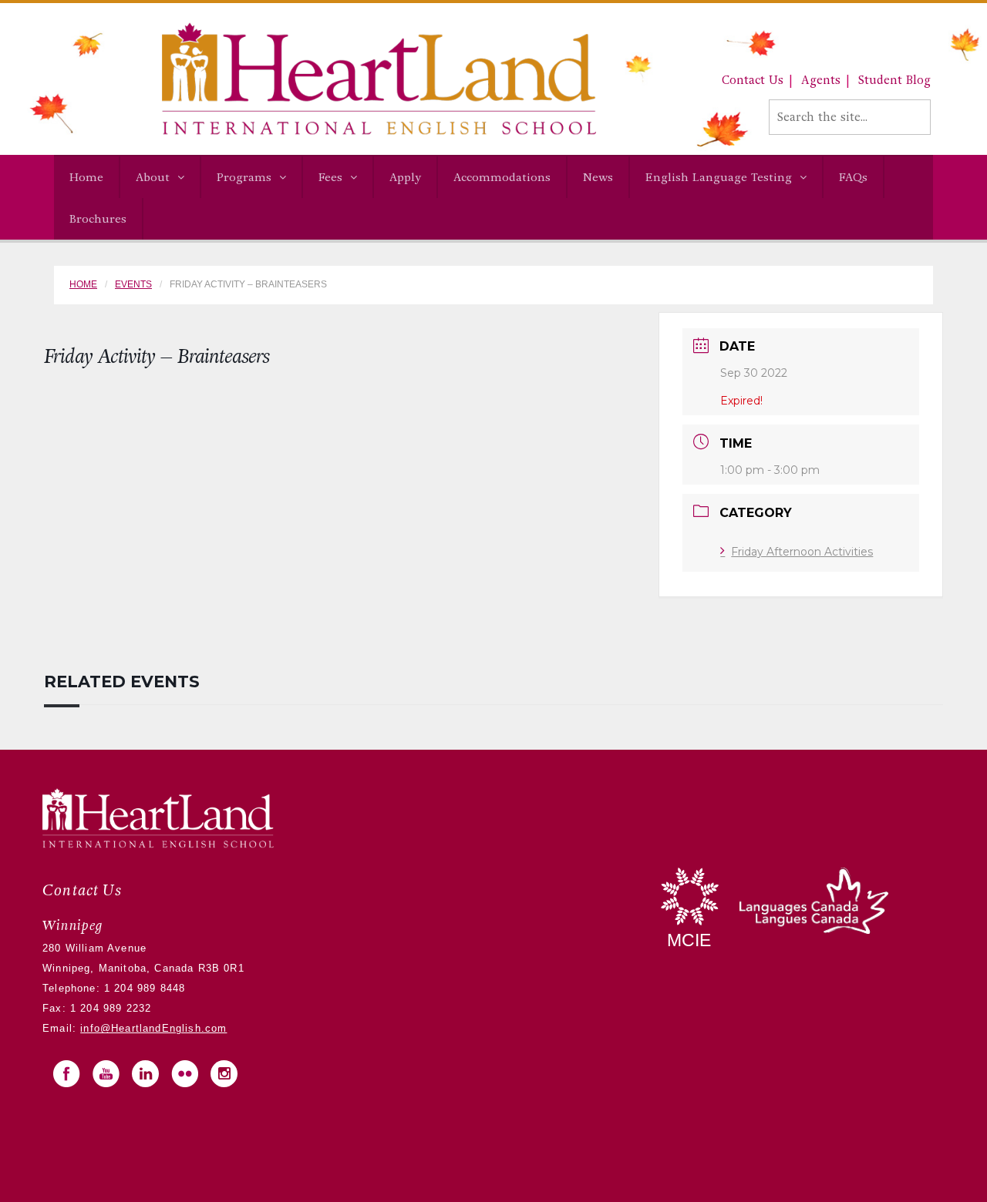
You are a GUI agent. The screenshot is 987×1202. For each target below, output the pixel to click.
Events (133, 284)
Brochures (97, 219)
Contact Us (752, 80)
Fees (330, 177)
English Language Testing (718, 177)
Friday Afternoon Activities (802, 552)
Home (86, 177)
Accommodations (502, 177)
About (153, 177)
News (598, 177)
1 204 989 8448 (143, 988)
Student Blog (894, 80)
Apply (405, 177)
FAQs (853, 177)
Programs (244, 177)
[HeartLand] (325, 78)
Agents (820, 80)
